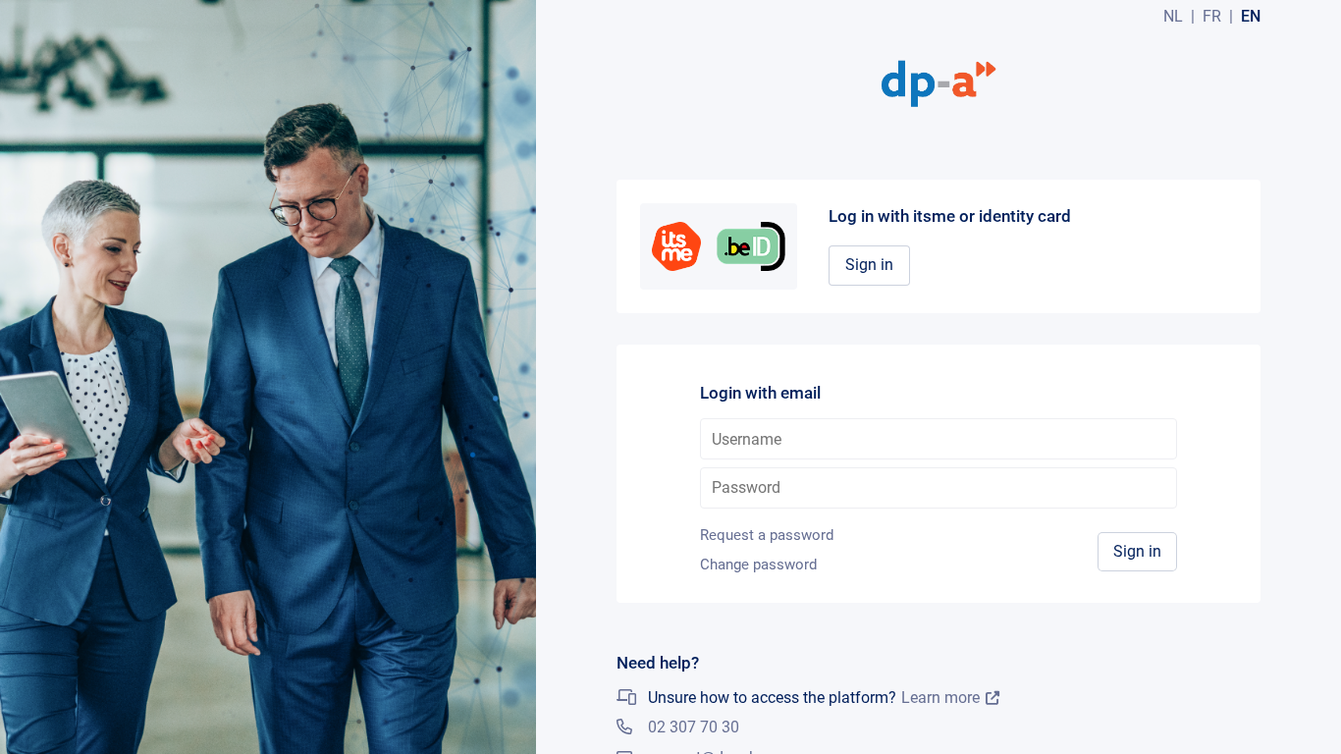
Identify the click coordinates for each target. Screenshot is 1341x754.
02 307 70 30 (693, 727)
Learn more (940, 698)
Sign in (869, 264)
